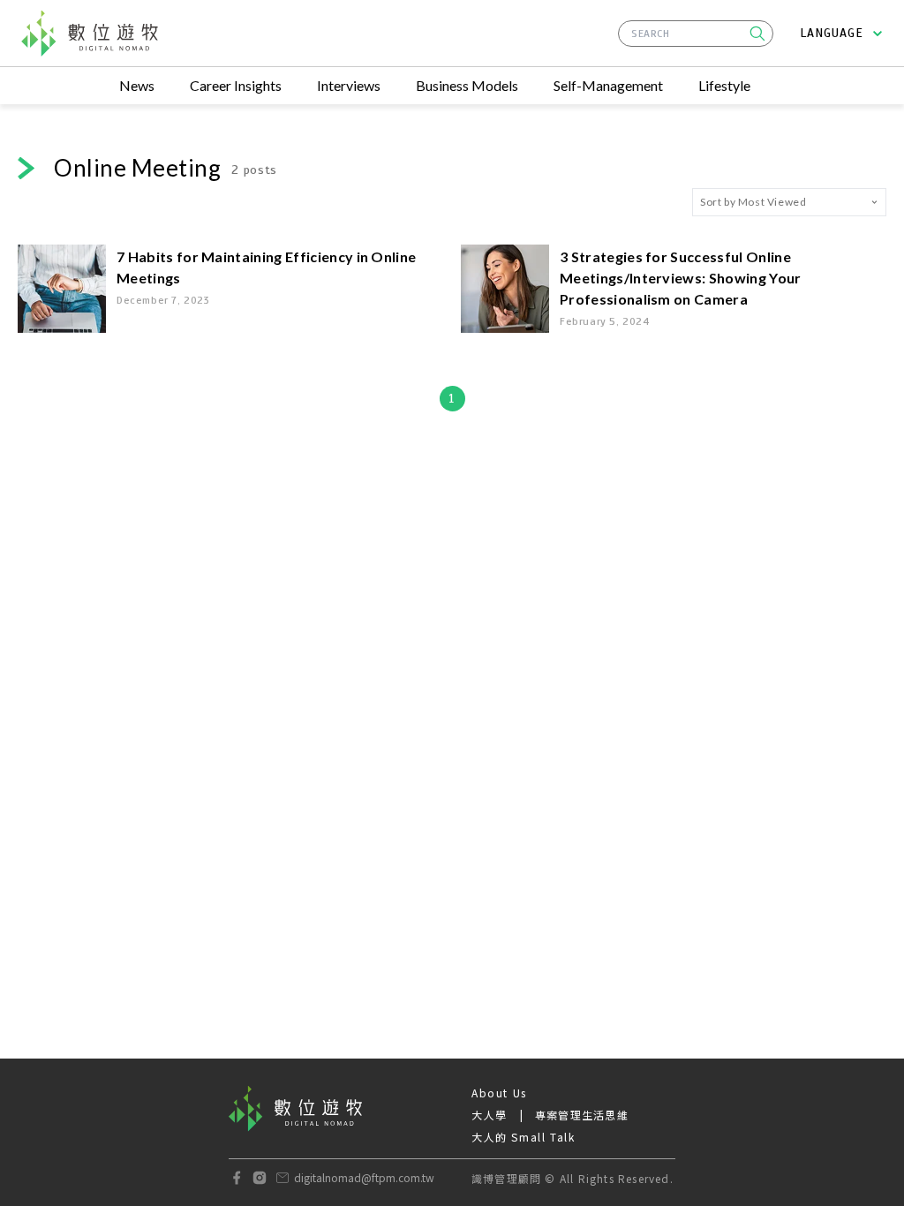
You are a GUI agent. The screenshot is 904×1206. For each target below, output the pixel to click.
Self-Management (608, 85)
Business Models (467, 85)
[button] (757, 33)
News (136, 85)
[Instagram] (259, 1178)
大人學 (489, 1114)
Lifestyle (724, 85)
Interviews (348, 85)
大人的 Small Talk (523, 1136)
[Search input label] (695, 31)
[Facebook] (237, 1178)
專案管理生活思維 (582, 1114)
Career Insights (236, 85)
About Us (499, 1092)
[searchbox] (695, 33)
